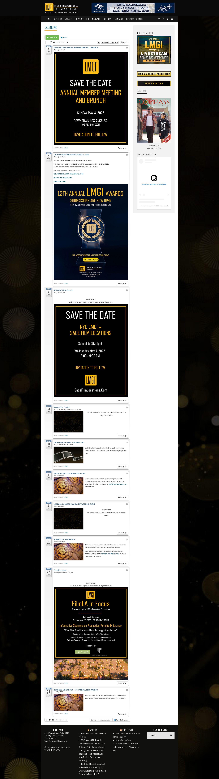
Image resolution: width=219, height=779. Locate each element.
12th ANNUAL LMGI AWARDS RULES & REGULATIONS (68, 174)
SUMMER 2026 (154, 145)
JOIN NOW (107, 19)
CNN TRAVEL (128, 729)
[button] (101, 720)
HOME (48, 19)
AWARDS (68, 19)
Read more (121, 148)
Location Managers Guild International (153, 206)
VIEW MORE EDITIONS (154, 148)
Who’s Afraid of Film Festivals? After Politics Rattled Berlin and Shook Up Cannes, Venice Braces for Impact (92, 743)
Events (66, 148)
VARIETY (93, 729)
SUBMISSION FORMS (60, 181)
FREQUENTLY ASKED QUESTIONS (63, 178)
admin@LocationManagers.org (118, 484)
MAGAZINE (96, 19)
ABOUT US (58, 19)
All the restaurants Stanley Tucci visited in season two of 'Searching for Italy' (126, 747)
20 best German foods (123, 740)
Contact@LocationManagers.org (55, 741)
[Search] (172, 19)
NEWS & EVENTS (82, 19)
